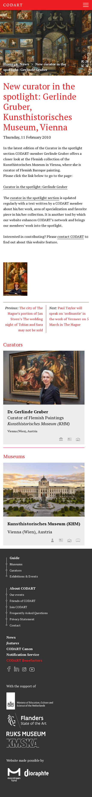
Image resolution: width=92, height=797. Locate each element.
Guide (14, 558)
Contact (15, 625)
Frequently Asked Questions (29, 613)
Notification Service (22, 654)
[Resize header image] (85, 64)
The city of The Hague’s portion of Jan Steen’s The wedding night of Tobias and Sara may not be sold (24, 319)
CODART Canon (19, 648)
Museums (16, 564)
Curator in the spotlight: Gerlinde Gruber (35, 186)
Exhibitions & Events (24, 576)
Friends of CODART (23, 601)
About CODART (23, 588)
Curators (16, 570)
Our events (17, 595)
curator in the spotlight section (34, 197)
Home (8, 64)
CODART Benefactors (24, 660)
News (24, 64)
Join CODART (18, 607)
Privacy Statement (22, 619)
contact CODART (70, 236)
